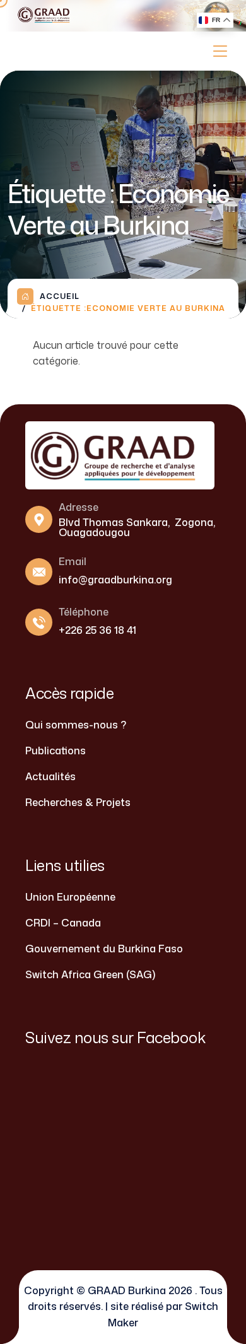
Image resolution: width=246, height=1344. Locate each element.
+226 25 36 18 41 (97, 630)
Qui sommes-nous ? (75, 725)
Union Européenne (70, 897)
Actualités (50, 776)
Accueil (59, 296)
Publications (55, 750)
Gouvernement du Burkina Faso (104, 948)
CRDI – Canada (63, 923)
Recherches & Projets (78, 802)
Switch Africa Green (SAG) (90, 974)
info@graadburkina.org (115, 580)
